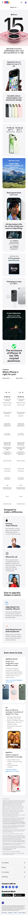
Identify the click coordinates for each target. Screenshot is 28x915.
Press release (4, 912)
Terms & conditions (22, 912)
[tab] (14, 862)
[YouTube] (13, 887)
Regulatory (10, 912)
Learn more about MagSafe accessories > (14, 681)
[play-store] (7, 895)
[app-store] (19, 895)
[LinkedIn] (17, 887)
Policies (15, 912)
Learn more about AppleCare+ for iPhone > (12, 771)
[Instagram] (6, 887)
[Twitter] (3, 887)
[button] (2, 2)
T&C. (22, 52)
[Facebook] (10, 887)
